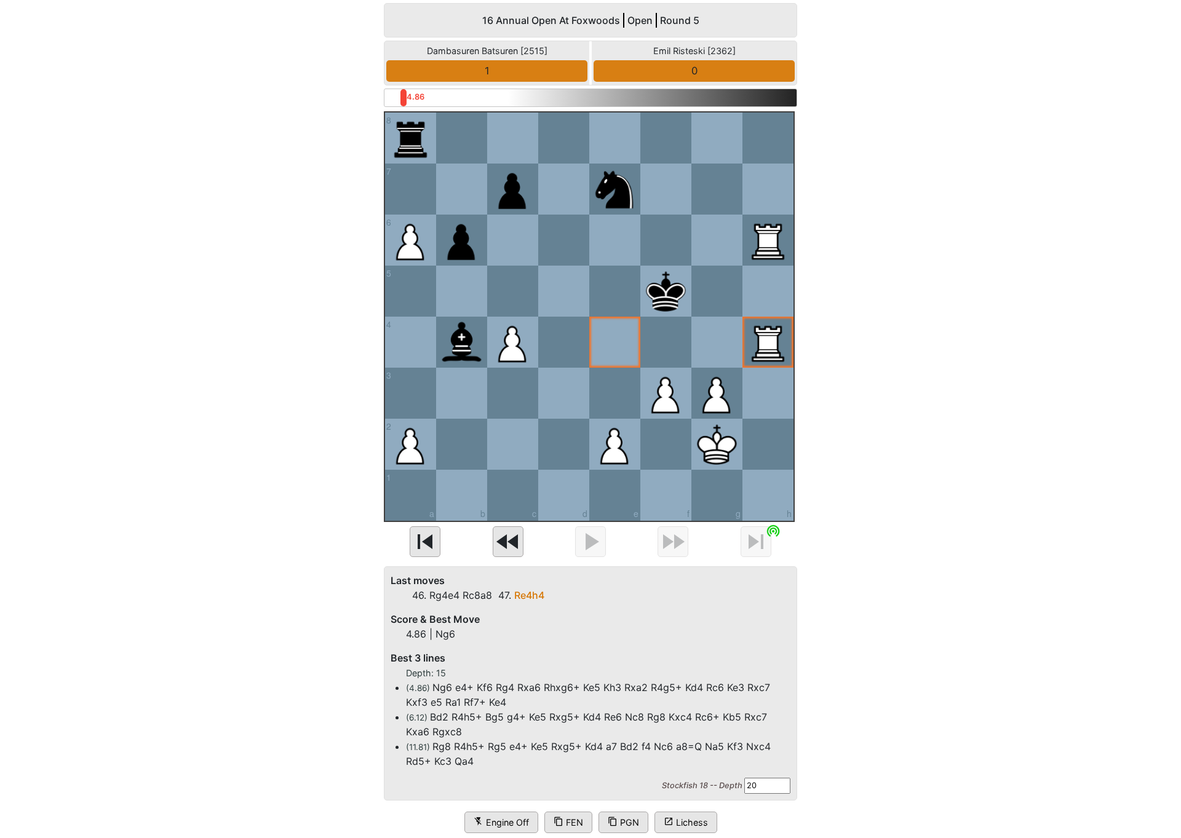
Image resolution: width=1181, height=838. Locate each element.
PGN (623, 821)
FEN (568, 821)
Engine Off (501, 821)
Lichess (686, 821)
